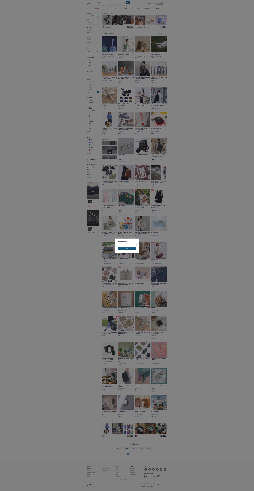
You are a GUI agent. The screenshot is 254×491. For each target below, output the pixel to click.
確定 (127, 248)
